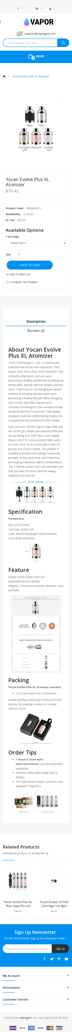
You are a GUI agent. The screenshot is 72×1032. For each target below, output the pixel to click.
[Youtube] (66, 959)
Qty (8, 254)
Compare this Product (24, 282)
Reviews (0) (36, 330)
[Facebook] (44, 959)
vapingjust (25, 1017)
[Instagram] (59, 959)
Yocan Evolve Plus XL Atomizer (30, 76)
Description (36, 321)
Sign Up (60, 948)
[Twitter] (51, 959)
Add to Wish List (20, 274)
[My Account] (52, 9)
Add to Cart (31, 265)
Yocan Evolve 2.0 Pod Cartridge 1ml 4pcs (54, 904)
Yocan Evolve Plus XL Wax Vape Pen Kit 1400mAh (18, 904)
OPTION (13, 237)
